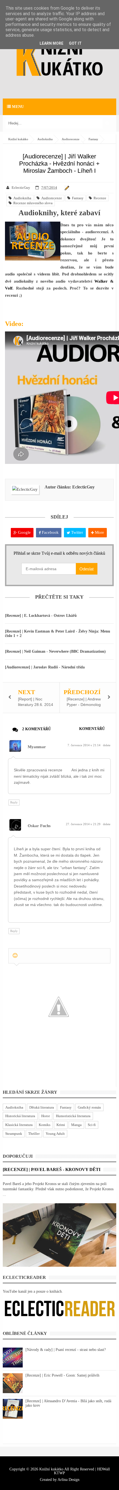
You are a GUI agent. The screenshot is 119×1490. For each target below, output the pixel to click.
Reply (14, 802)
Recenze (99, 198)
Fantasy (77, 198)
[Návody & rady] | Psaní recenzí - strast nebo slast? (65, 1350)
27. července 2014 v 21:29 (83, 824)
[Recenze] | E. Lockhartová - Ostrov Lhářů (41, 615)
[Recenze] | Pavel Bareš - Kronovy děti (51, 1169)
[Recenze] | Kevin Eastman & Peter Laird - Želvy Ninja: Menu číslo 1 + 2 (57, 633)
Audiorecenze (51, 198)
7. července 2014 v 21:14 (84, 745)
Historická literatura (20, 1116)
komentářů (92, 729)
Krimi (60, 1125)
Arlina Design (68, 1480)
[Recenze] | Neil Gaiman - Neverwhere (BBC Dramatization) (55, 651)
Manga (76, 1125)
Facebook (50, 532)
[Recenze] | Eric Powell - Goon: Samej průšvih (62, 1375)
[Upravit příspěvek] (66, 187)
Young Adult (55, 1134)
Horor (45, 1116)
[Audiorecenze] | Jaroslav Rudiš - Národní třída (45, 667)
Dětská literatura (41, 1107)
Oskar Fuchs (39, 826)
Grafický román (89, 1107)
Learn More (51, 43)
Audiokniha (21, 198)
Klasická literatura (19, 1125)
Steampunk (13, 1134)
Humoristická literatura (73, 1116)
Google (24, 532)
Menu (17, 107)
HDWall (103, 1469)
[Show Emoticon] (15, 955)
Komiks (44, 1125)
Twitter (76, 532)
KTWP (59, 1473)
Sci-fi (92, 1125)
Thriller (34, 1134)
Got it (75, 43)
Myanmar (37, 747)
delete (106, 745)
